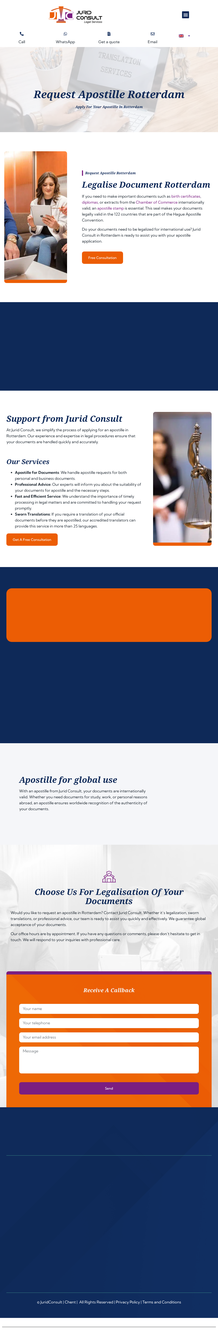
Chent (70, 1302)
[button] (185, 14)
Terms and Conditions (161, 1302)
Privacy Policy (128, 1302)
